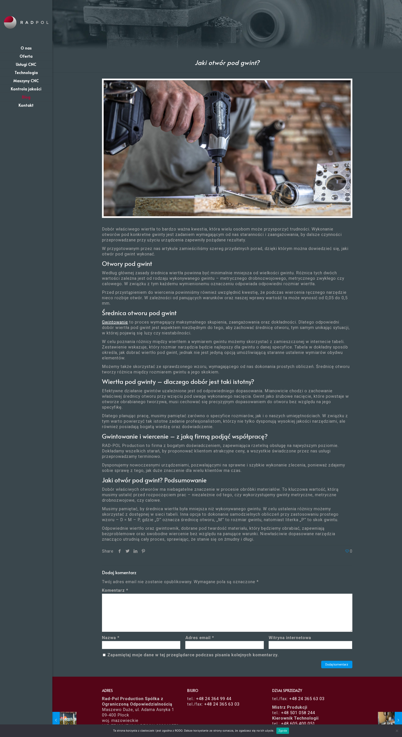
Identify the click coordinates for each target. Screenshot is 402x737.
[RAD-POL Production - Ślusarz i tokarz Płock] (26, 22)
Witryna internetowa (290, 637)
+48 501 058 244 (298, 712)
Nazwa (110, 637)
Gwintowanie (115, 322)
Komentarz (115, 590)
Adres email (199, 637)
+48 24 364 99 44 (213, 698)
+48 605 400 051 (298, 723)
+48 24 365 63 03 (222, 704)
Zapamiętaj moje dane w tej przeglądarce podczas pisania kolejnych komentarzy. (193, 654)
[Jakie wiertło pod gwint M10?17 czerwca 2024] (390, 720)
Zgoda (282, 730)
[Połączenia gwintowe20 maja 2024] (64, 720)
